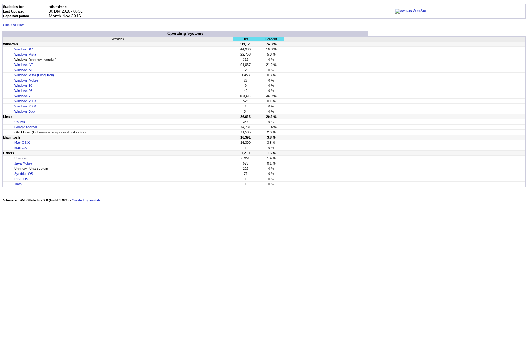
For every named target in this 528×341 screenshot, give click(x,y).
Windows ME (24, 70)
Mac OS (20, 148)
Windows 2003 (25, 101)
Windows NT (23, 65)
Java (18, 184)
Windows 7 (22, 96)
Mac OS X (22, 142)
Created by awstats (86, 200)
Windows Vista (25, 54)
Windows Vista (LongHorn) (34, 75)
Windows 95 (23, 91)
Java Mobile (23, 163)
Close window (13, 25)
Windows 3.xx (24, 111)
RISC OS (21, 179)
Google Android (25, 127)
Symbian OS (23, 174)
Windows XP (23, 49)
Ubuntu (19, 122)
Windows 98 (23, 85)
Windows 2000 (25, 106)
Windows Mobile (26, 80)
